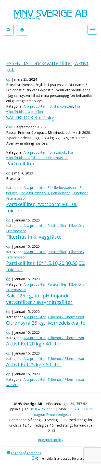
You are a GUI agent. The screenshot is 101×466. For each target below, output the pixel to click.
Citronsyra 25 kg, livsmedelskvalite (45, 322)
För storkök (57, 152)
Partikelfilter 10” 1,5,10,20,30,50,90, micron (45, 266)
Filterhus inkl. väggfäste (34, 236)
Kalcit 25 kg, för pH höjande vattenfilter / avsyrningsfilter (39, 298)
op (8, 79)
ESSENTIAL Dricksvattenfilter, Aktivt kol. (47, 66)
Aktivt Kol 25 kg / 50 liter (34, 364)
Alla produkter (35, 106)
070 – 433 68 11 (80, 409)
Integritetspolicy (50, 439)
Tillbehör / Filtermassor (49, 157)
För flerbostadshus (62, 187)
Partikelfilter (20, 163)
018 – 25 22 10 (43, 409)
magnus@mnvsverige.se (52, 414)
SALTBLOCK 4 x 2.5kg (30, 117)
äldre (12, 384)
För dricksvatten (60, 106)
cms (9, 127)
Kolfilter (37, 111)
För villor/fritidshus (34, 193)
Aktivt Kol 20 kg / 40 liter (34, 343)
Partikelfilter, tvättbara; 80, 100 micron (41, 207)
